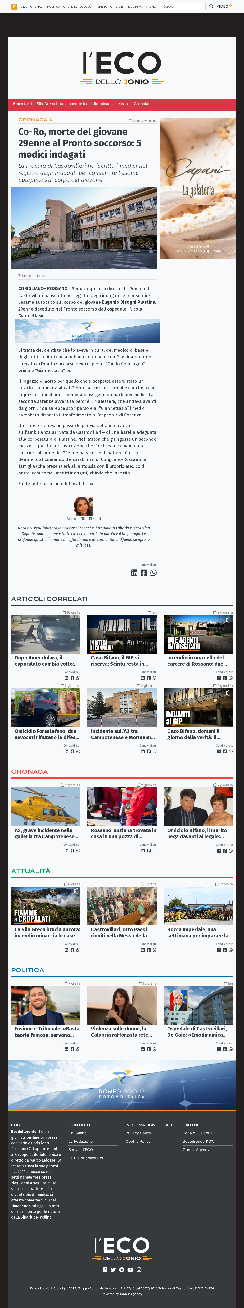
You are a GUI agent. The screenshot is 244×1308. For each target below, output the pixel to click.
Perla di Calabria (198, 1133)
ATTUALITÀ (70, 6)
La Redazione (80, 1141)
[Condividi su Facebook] (145, 572)
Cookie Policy (138, 1141)
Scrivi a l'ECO (80, 1149)
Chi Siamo (77, 1133)
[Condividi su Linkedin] (135, 572)
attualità (31, 871)
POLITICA (53, 6)
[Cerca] (211, 6)
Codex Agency (196, 1149)
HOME (23, 6)
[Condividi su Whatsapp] (153, 572)
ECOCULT (86, 6)
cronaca (29, 771)
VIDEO (223, 6)
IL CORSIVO (135, 6)
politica (27, 970)
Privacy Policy (138, 1133)
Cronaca (33, 120)
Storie (151, 6)
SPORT (120, 6)
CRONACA (37, 6)
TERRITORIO (104, 6)
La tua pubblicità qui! (87, 1158)
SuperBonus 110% (198, 1141)
